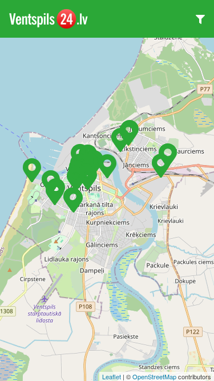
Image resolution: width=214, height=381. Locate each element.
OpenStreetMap (154, 376)
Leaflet (111, 376)
